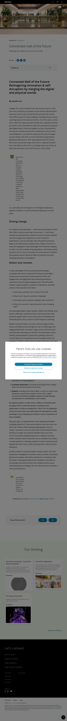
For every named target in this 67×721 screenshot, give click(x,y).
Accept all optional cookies (33, 364)
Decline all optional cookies (33, 368)
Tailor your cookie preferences (33, 372)
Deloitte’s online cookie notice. (46, 357)
